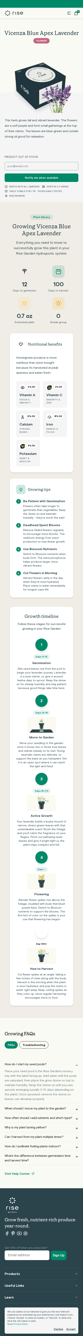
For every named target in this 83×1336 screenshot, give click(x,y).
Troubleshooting (34, 1044)
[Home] (14, 13)
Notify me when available (41, 177)
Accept (71, 1329)
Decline (58, 1329)
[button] (69, 13)
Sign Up (58, 1255)
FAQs (11, 1044)
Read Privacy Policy (17, 1324)
